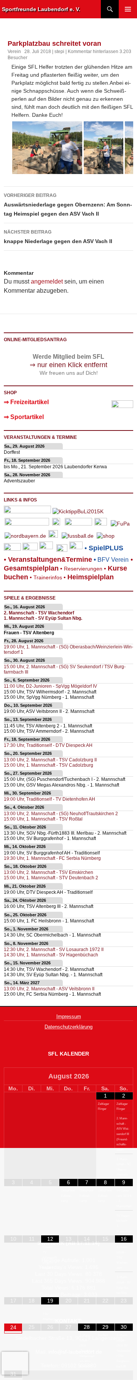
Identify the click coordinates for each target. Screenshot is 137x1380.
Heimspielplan (90, 577)
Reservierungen (80, 569)
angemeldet (47, 281)
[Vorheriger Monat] (13, 1077)
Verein (14, 51)
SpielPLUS (106, 548)
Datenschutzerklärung (68, 1027)
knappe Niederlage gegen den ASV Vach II (58, 236)
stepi (59, 51)
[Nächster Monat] (124, 1077)
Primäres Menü (128, 9)
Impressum (68, 1016)
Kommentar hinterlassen (93, 51)
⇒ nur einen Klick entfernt (68, 365)
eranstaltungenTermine (50, 559)
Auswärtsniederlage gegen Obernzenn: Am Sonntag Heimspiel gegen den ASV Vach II (68, 205)
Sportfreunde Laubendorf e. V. (41, 9)
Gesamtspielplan (31, 568)
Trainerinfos (47, 577)
